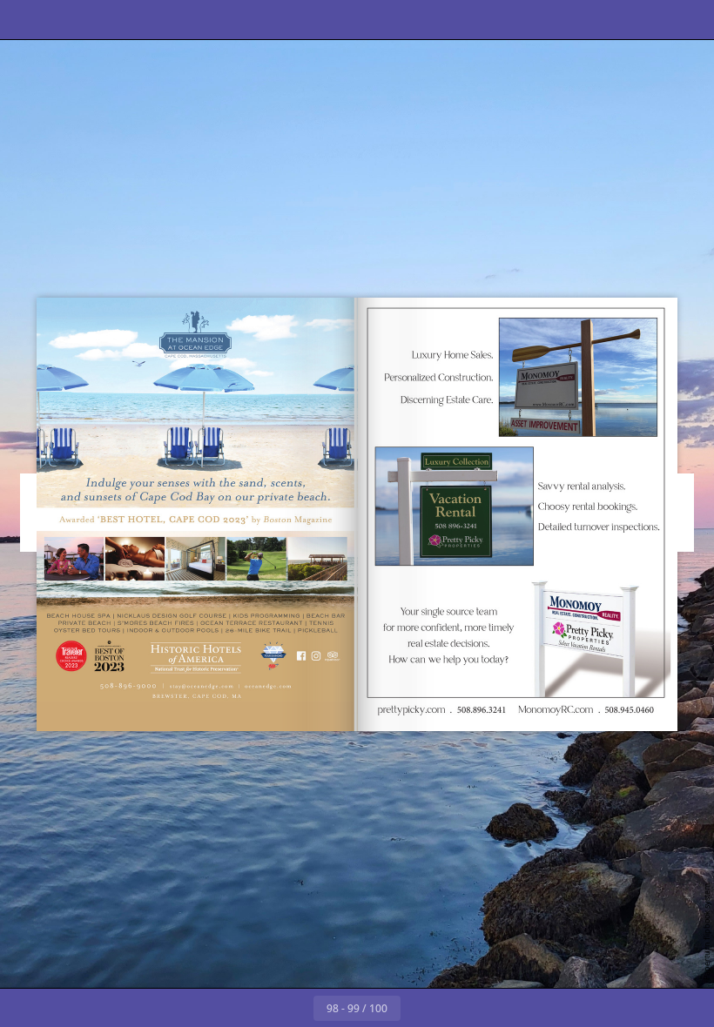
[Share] (650, 19)
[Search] (64, 19)
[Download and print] (181, 19)
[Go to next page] (420, 1008)
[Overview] (103, 19)
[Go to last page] (458, 1008)
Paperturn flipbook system (706, 931)
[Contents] (24, 19)
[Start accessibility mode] (220, 19)
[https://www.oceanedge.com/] (197, 514)
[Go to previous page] (294, 1008)
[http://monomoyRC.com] (518, 503)
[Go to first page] (256, 1008)
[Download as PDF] (142, 19)
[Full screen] (689, 19)
